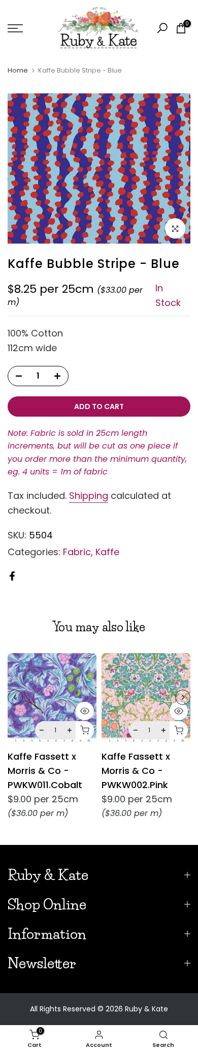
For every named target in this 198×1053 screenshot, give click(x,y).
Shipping (88, 495)
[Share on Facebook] (12, 576)
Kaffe (107, 552)
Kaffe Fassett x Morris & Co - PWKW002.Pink (136, 770)
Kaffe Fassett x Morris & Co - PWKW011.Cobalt (45, 770)
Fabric (77, 552)
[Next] (182, 697)
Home (18, 70)
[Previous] (15, 697)
